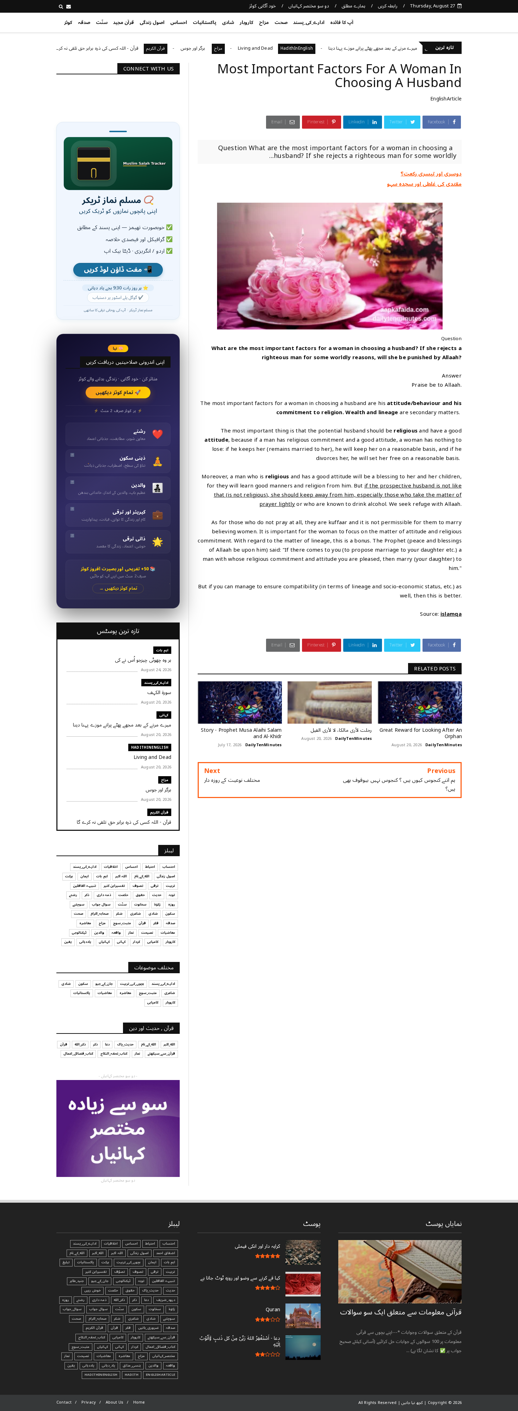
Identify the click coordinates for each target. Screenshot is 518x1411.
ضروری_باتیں (148, 1327)
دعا (107, 1044)
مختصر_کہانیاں (163, 1356)
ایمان (84, 876)
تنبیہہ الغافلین (84, 885)
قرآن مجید (123, 22)
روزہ (171, 904)
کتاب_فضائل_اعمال (78, 1053)
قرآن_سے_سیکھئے (161, 1053)
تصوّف (119, 1271)
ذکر (87, 894)
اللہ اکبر (121, 876)
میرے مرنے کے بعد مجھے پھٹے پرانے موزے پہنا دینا (414, 48)
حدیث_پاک (125, 1044)
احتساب (168, 866)
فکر (156, 923)
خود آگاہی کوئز (262, 6)
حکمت (123, 894)
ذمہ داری (104, 894)
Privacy (88, 1402)
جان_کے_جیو (104, 983)
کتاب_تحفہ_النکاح (113, 1053)
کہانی (163, 715)
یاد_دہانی (108, 1365)
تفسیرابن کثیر (114, 885)
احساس (178, 22)
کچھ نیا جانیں (434, 21)
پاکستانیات (204, 22)
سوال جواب (101, 904)
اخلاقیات (111, 866)
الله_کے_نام (141, 876)
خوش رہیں (92, 1290)
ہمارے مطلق (353, 6)
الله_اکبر (169, 1044)
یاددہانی (85, 941)
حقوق (140, 894)
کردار (136, 941)
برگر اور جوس (235, 48)
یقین (68, 941)
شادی (228, 22)
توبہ (172, 894)
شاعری (135, 913)
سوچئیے (79, 904)
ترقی (155, 885)
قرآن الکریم (197, 48)
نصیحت (147, 932)
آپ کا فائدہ (341, 22)
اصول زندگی (152, 22)
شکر (119, 913)
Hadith (131, 1374)
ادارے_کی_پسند (309, 22)
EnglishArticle (446, 99)
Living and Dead (297, 48)
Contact (64, 1402)
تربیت (170, 885)
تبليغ (66, 1262)
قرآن (142, 923)
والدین (99, 932)
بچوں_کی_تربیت (62, 48)
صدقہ (84, 22)
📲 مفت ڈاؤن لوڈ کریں (118, 270)
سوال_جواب (72, 1309)
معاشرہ (85, 923)
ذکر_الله (80, 1044)
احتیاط (150, 866)
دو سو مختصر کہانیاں (308, 6)
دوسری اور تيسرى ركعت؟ (431, 173)
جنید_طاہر (77, 1280)
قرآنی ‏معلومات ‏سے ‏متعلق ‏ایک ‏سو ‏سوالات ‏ (401, 1312)
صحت (281, 22)
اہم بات (162, 650)
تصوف (137, 885)
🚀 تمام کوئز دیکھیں (118, 392)
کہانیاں (104, 941)
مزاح (264, 22)
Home (139, 1402)
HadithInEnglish (338, 48)
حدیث (156, 894)
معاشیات (168, 932)
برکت (69, 876)
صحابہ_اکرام (100, 913)
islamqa (451, 614)
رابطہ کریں (387, 6)
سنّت (101, 22)
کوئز (68, 22)
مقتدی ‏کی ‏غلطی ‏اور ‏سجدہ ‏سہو (424, 184)
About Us (115, 1402)
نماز (131, 932)
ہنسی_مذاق (132, 1365)
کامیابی (152, 941)
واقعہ (116, 932)
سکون (170, 913)
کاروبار (246, 22)
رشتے (73, 894)
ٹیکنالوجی (79, 932)
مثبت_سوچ (122, 923)
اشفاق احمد (165, 1253)
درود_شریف (165, 1299)
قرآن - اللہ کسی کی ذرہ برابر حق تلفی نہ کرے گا (136, 48)
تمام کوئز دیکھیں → (118, 588)
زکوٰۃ (157, 904)
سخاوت (140, 904)
